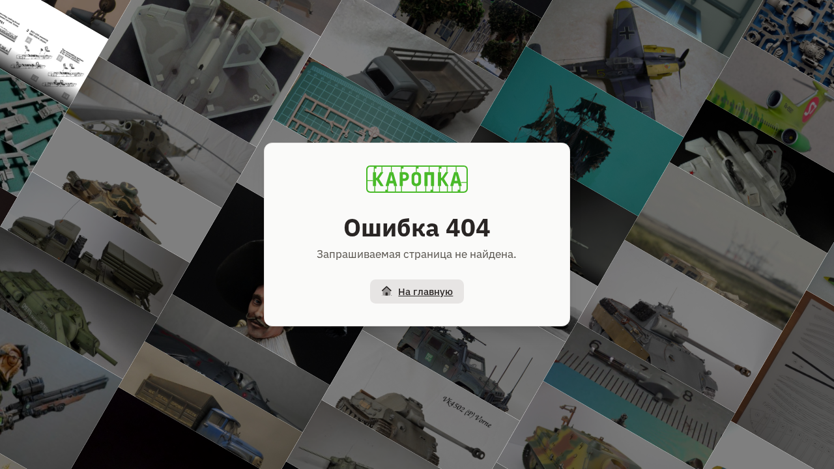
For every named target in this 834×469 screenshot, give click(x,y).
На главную (425, 291)
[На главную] (417, 179)
